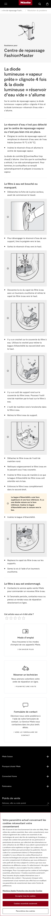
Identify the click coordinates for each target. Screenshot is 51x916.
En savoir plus (26, 649)
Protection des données (25, 891)
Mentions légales (9, 891)
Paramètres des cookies (25, 911)
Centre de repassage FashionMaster (12, 10)
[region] (25, 864)
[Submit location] (48, 804)
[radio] (6, 618)
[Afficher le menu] (5, 3)
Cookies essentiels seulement (25, 904)
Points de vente (11, 798)
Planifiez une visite (26, 686)
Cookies (39, 891)
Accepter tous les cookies (25, 896)
